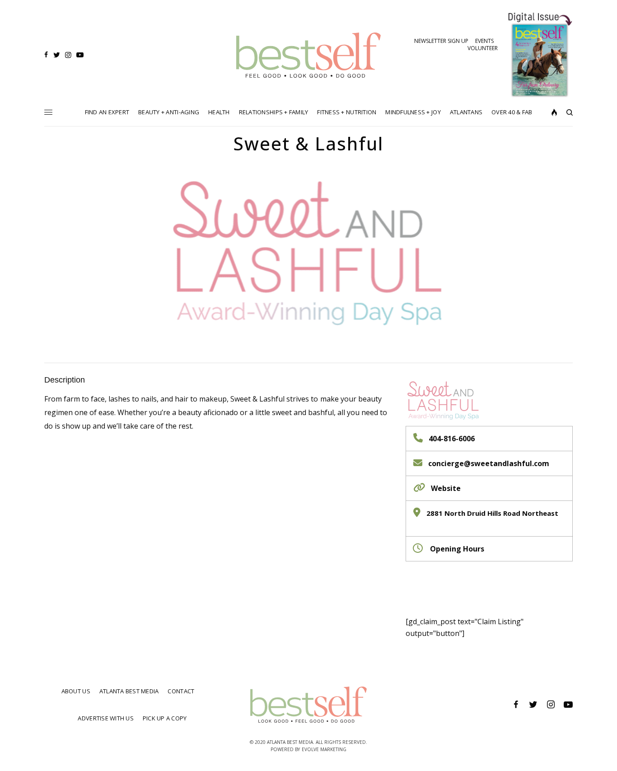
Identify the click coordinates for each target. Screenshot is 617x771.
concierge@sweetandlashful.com (488, 463)
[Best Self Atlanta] (308, 55)
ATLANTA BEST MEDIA (129, 691)
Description (64, 379)
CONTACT (181, 691)
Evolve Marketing (324, 749)
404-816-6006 (452, 439)
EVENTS (484, 41)
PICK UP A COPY (165, 718)
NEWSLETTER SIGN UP (441, 41)
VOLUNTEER (482, 48)
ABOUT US (75, 691)
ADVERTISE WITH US (105, 718)
